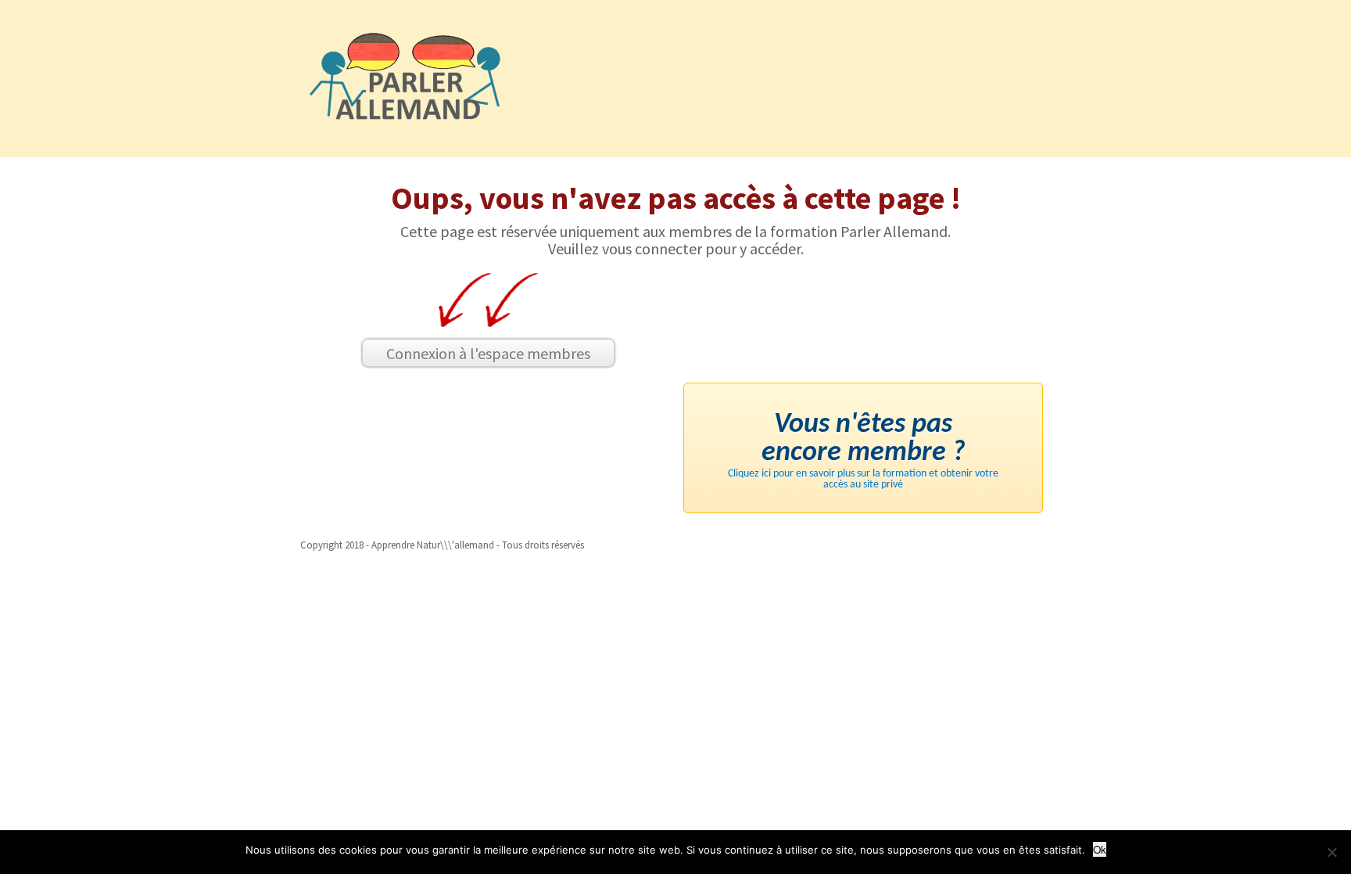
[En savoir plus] (1331, 852)
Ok (1099, 849)
